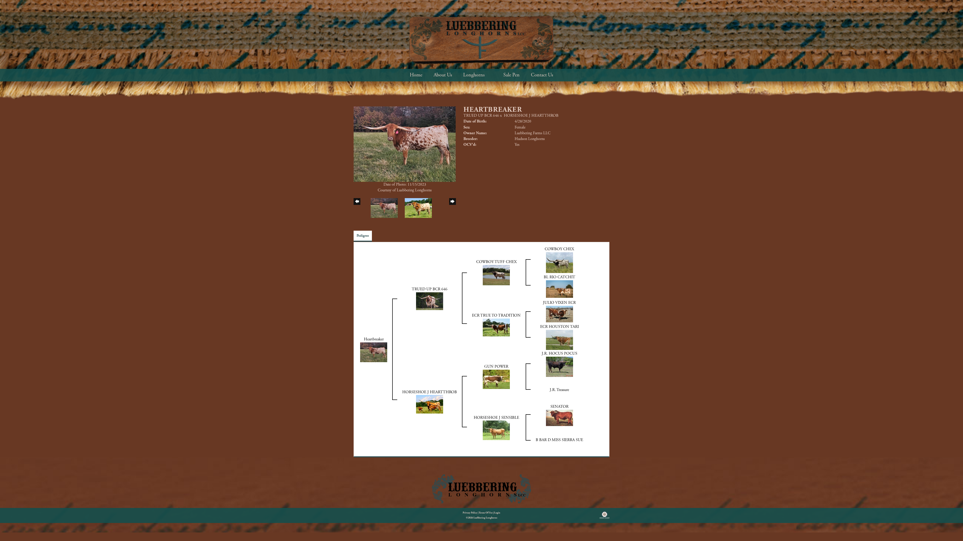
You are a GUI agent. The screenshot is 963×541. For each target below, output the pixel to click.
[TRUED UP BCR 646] (429, 300)
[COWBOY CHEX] (559, 262)
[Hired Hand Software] (604, 516)
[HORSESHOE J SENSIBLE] (496, 430)
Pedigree (363, 235)
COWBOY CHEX (559, 249)
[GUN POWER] (496, 379)
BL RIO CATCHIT (559, 277)
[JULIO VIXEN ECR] (559, 313)
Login (497, 512)
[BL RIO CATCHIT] (559, 288)
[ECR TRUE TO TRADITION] (496, 327)
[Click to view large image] (405, 144)
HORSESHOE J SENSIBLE (496, 417)
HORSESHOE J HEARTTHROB (531, 115)
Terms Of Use (486, 512)
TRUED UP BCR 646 (481, 115)
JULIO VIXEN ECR (559, 302)
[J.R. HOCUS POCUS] (559, 366)
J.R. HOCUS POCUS (559, 353)
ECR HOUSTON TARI (559, 326)
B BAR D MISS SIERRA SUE (559, 440)
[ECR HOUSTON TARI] (559, 339)
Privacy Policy (470, 512)
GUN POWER (496, 366)
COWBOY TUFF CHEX (496, 261)
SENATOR (559, 406)
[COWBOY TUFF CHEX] (496, 275)
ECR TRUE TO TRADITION (496, 315)
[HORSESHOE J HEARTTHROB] (429, 404)
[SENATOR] (559, 417)
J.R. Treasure (559, 389)
